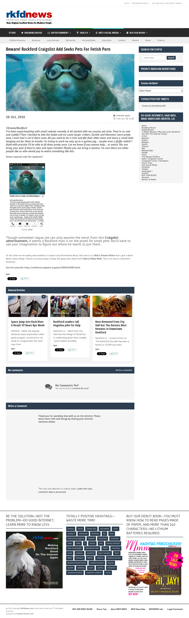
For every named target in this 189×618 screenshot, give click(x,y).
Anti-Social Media (149, 165)
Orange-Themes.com (25, 614)
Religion (145, 142)
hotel (78, 543)
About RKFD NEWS (119, 609)
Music (148, 40)
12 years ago (123, 313)
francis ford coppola (76, 538)
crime (115, 528)
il (84, 543)
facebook (95, 533)
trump (108, 572)
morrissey (116, 548)
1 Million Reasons (17, 40)
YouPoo (145, 173)
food (112, 533)
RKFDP (90, 558)
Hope (70, 543)
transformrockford (75, 572)
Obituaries (70, 40)
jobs (101, 543)
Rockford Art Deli (114, 558)
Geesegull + (147, 171)
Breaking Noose (33, 32)
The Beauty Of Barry (151, 156)
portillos (79, 553)
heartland (103, 538)
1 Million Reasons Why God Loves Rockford (161, 131)
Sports (145, 144)
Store (127, 3)
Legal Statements (175, 609)
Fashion (121, 40)
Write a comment (124, 370)
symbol (100, 568)
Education (106, 40)
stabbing (80, 568)
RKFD (70, 558)
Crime (144, 136)
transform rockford (93, 572)
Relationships (147, 150)
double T (71, 533)
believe (71, 528)
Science (161, 40)
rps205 (70, 568)
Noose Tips (102, 609)
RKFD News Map (138, 609)
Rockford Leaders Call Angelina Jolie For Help (66, 323)
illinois (92, 543)
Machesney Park (92, 548)
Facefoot (146, 167)
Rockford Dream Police (77, 563)
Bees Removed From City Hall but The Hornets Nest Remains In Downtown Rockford (111, 327)
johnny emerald (113, 543)
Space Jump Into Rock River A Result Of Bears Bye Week (27, 323)
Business (36, 40)
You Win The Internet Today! (154, 134)
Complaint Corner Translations (155, 160)
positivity (90, 553)
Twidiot (145, 169)
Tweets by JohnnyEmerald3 (154, 105)
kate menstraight (75, 548)
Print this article (123, 115)
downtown (83, 533)
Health (145, 152)
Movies (135, 40)
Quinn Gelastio (104, 553)
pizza (70, 553)
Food (144, 154)
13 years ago (81, 313)
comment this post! (80, 388)
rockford (100, 558)
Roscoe (111, 563)
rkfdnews (79, 558)
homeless (115, 538)
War (143, 148)
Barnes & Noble (149, 179)
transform (111, 568)
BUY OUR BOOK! (149, 175)
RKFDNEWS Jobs (156, 609)
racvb (117, 553)
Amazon (145, 177)
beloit (80, 528)
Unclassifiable (88, 40)
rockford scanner (97, 563)
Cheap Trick (91, 528)
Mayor (105, 548)
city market (104, 528)
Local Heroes (53, 40)
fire (104, 533)
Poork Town (147, 163)
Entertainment (148, 129)
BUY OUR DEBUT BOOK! (82, 609)
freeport (91, 538)
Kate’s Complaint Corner (152, 158)
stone (91, 568)
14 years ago (39, 313)
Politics (145, 140)
